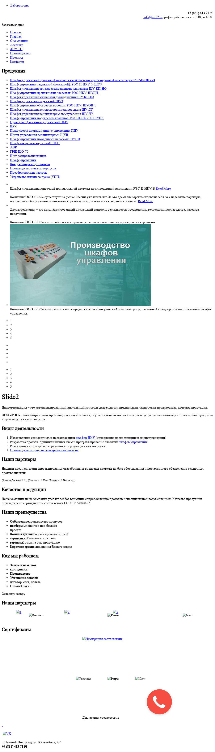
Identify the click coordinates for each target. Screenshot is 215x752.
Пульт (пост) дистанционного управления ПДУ (44, 130)
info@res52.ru (153, 17)
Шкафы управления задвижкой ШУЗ (36, 101)
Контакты (17, 62)
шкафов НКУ (85, 438)
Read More (163, 188)
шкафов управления (133, 442)
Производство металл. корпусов (33, 168)
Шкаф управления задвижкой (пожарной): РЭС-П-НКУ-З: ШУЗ (56, 84)
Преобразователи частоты (28, 172)
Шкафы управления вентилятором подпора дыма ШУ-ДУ (51, 109)
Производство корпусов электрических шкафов (44, 450)
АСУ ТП (16, 49)
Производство (20, 53)
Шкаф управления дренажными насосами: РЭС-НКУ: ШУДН (54, 93)
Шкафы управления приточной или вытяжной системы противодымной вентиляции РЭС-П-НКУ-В (82, 80)
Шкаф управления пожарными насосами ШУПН (45, 139)
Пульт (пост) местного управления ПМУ (39, 122)
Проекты (16, 57)
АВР (13, 147)
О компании (19, 41)
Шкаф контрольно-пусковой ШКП (35, 143)
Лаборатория (19, 5)
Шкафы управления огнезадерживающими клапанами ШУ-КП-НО (58, 88)
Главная (15, 32)
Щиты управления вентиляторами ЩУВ (39, 135)
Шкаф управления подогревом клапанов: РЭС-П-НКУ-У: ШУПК (57, 118)
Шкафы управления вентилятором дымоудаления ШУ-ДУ (51, 114)
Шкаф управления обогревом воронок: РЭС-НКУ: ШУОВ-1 (53, 105)
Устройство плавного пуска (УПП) (35, 177)
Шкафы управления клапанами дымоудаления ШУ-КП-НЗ (52, 97)
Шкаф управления (23, 160)
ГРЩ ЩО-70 (19, 151)
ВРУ (13, 126)
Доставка (16, 45)
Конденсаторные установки (30, 164)
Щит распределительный (28, 156)
